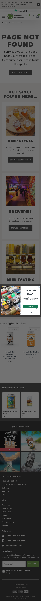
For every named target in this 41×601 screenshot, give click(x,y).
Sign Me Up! (30, 306)
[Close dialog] (39, 287)
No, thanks (30, 312)
